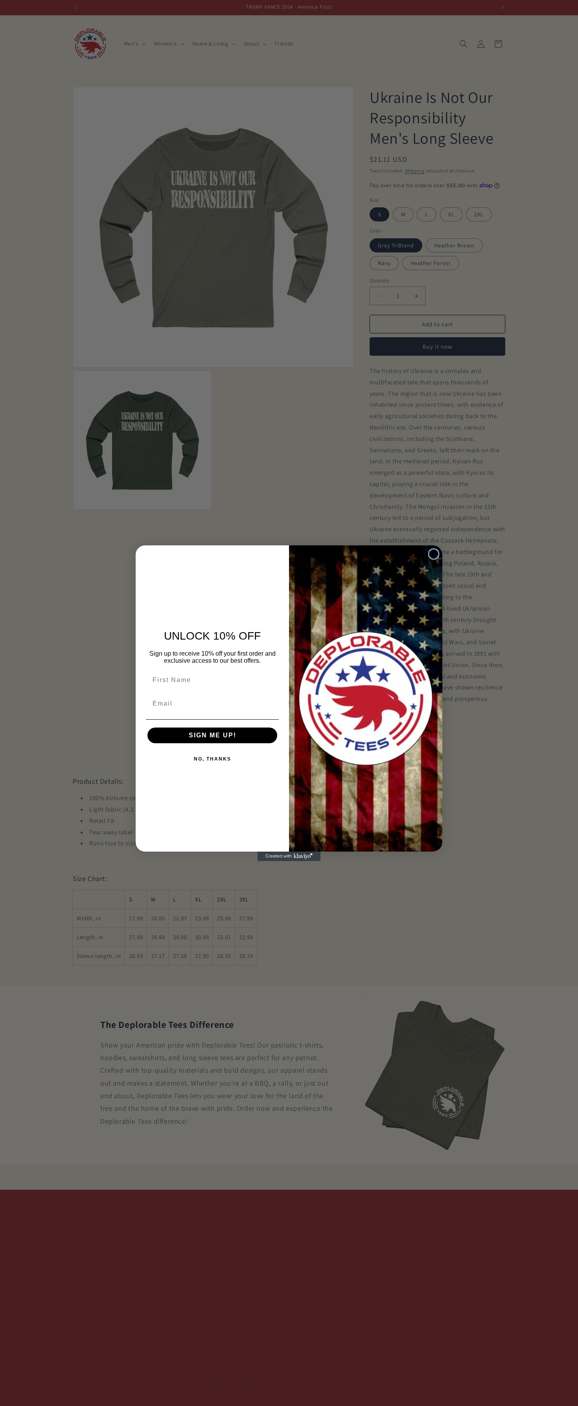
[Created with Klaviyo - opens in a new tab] (289, 856)
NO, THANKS (212, 759)
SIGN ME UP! (212, 735)
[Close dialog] (433, 554)
